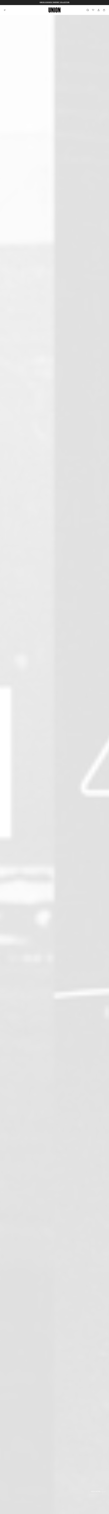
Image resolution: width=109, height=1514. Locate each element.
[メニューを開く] (5, 10)
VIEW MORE (92, 1491)
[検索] (88, 10)
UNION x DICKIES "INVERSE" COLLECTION (54, 2)
